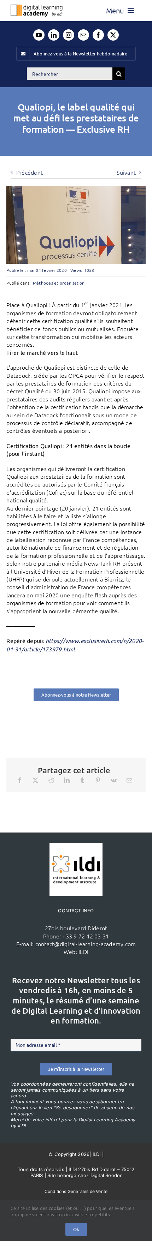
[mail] (83, 35)
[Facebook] (19, 780)
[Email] (129, 780)
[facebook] (98, 35)
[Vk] (113, 780)
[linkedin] (53, 35)
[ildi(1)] (76, 846)
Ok (76, 1229)
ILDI (83, 951)
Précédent (29, 172)
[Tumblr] (82, 780)
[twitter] (113, 35)
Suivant (126, 172)
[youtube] (39, 35)
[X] (35, 780)
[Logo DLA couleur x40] (37, 7)
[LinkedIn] (66, 780)
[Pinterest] (98, 780)
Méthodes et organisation (59, 283)
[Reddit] (51, 780)
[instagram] (68, 35)
